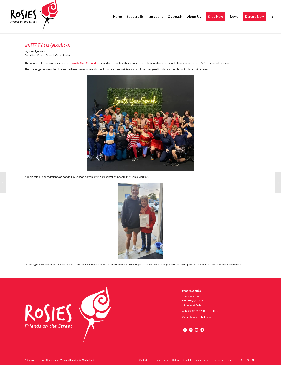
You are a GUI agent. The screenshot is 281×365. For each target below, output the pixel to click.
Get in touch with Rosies (196, 317)
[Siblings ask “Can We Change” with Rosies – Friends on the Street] (3, 182)
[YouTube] (196, 330)
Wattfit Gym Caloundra (85, 63)
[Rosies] (34, 16)
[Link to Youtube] (253, 360)
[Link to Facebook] (242, 360)
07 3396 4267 (194, 304)
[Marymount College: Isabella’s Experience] (278, 182)
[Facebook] (185, 330)
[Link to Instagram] (247, 360)
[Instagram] (191, 330)
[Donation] (202, 330)
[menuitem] (117, 16)
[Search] (271, 16)
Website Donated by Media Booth (77, 360)
